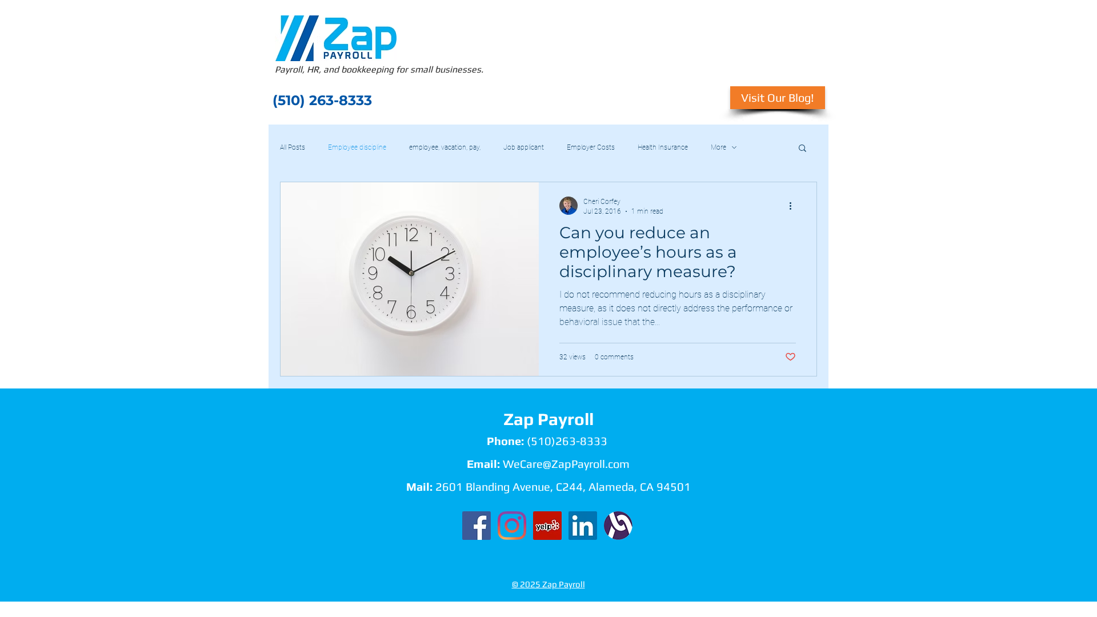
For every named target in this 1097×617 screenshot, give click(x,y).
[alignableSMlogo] (618, 525)
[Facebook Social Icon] (476, 525)
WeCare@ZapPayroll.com (566, 463)
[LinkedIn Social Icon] (582, 525)
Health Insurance (663, 147)
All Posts (292, 147)
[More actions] (794, 206)
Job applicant (523, 147)
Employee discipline (357, 147)
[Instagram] (512, 525)
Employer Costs (591, 147)
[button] (802, 149)
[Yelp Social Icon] (547, 525)
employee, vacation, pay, (445, 147)
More (718, 147)
